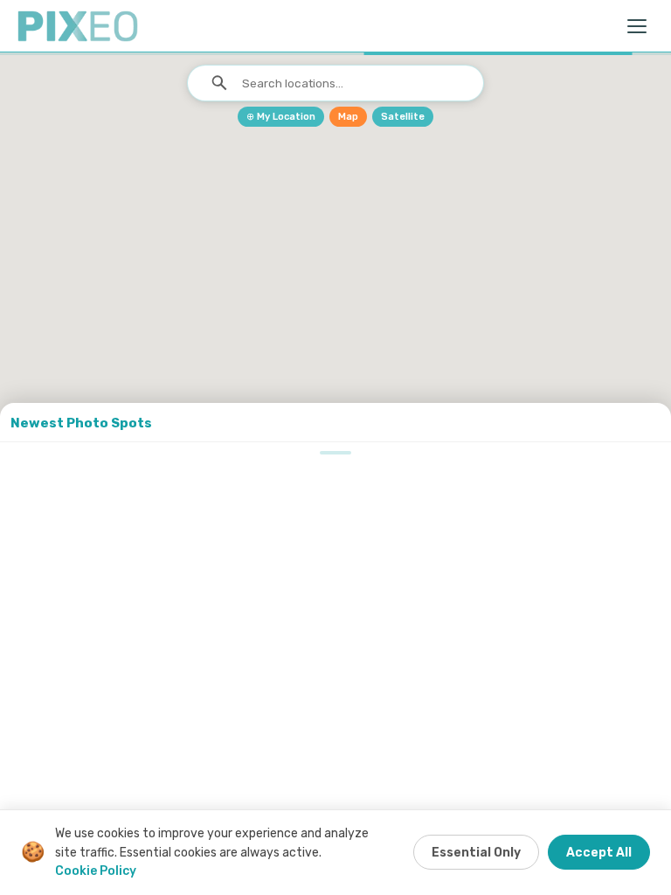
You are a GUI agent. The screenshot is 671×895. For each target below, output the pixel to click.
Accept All (599, 852)
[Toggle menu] (638, 26)
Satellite (403, 116)
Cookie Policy (95, 871)
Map (348, 116)
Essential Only (476, 852)
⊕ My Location (280, 116)
